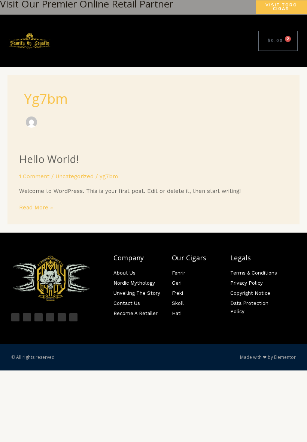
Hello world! (49, 159)
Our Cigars (189, 257)
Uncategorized (74, 176)
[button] (248, 41)
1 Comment (34, 176)
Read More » (36, 207)
